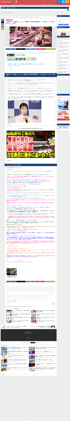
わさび (31, 82)
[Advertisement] (63, 86)
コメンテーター (47, 79)
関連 (10, 69)
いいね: (10, 68)
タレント (12, 80)
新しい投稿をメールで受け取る (11, 301)
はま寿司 (10, 82)
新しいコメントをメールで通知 (11, 300)
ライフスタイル (55, 4)
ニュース (17, 4)
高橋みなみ (17, 80)
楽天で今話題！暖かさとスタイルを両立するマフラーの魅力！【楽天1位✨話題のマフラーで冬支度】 (63, 47)
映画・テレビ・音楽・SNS (10, 308)
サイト (8, 298)
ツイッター (24, 90)
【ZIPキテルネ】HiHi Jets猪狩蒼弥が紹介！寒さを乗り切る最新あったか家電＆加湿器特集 (63, 50)
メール (8, 296)
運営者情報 (60, 97)
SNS (31, 79)
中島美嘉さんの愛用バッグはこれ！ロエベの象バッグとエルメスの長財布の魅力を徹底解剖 (63, 39)
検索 (63, 24)
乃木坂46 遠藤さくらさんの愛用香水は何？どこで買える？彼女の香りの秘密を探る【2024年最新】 (63, 43)
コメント (8, 285)
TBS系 (17, 79)
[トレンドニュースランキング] (63, 32)
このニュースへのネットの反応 (13, 65)
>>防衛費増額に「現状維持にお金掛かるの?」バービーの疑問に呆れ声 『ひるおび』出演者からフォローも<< (26, 86)
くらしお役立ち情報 (49, 4)
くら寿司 (13, 83)
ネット (23, 80)
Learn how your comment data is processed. (24, 306)
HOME (14, 4)
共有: (10, 67)
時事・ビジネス (22, 4)
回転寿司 (21, 79)
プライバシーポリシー (62, 77)
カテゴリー (59, 21)
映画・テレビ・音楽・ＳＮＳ (33, 4)
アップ (34, 79)
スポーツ (26, 4)
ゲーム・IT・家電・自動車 (41, 4)
